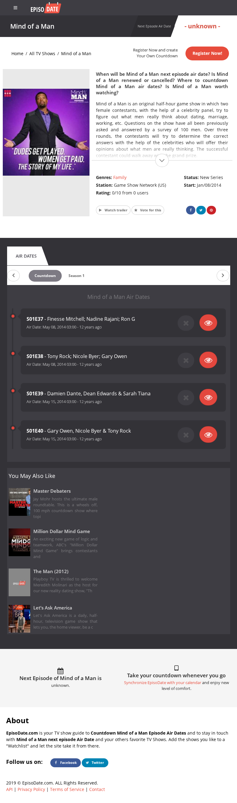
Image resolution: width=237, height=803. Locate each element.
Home (17, 53)
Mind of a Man (76, 53)
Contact (97, 789)
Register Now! (207, 53)
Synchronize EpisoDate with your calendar (162, 682)
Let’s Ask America (52, 608)
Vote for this (150, 210)
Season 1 (77, 275)
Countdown (45, 275)
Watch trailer (115, 210)
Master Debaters (52, 491)
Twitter (97, 762)
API (9, 789)
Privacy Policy (31, 789)
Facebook (68, 762)
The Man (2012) (51, 571)
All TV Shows (42, 53)
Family (120, 177)
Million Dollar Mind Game (61, 531)
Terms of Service (67, 789)
